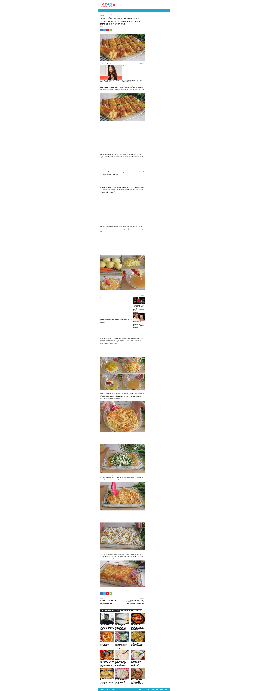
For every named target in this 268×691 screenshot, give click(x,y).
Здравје (116, 10)
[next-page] (144, 610)
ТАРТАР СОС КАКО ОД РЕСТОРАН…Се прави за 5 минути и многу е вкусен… (121, 681)
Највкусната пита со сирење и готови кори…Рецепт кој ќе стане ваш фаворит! (106, 681)
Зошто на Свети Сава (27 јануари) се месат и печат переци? (106, 644)
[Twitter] (104, 30)
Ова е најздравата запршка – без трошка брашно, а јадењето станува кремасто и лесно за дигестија (121, 627)
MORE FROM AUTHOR (131, 611)
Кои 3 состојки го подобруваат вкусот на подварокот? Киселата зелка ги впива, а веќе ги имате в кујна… (137, 627)
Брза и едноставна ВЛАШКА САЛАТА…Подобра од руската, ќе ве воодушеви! (137, 663)
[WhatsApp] (111, 30)
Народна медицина (127, 10)
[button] (167, 10)
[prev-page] (142, 610)
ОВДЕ (124, 558)
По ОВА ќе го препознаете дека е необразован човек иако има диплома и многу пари (109, 602)
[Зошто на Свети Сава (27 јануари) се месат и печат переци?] (107, 636)
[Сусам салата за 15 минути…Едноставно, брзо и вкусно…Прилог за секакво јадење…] (122, 655)
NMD (102, 26)
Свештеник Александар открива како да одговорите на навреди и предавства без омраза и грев (107, 627)
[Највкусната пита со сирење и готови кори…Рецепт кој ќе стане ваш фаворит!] (107, 673)
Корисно (117, 623)
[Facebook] (101, 30)
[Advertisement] (122, 133)
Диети (109, 10)
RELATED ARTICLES (110, 611)
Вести (102, 10)
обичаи (101, 641)
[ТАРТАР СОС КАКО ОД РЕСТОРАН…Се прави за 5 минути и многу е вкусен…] (122, 673)
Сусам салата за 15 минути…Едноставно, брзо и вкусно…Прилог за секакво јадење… (121, 663)
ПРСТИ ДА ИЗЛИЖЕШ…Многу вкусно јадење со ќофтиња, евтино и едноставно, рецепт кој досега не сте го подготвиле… (137, 683)
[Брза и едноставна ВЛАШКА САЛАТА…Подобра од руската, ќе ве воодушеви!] (138, 655)
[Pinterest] (107, 30)
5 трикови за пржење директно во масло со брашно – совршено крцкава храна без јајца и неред (121, 645)
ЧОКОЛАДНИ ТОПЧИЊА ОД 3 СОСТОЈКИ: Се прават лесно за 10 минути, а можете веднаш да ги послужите (135, 602)
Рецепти (138, 10)
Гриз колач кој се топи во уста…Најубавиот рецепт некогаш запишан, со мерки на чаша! (107, 664)
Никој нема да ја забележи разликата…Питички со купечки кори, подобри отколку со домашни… (137, 645)
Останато (146, 10)
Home (101, 14)
